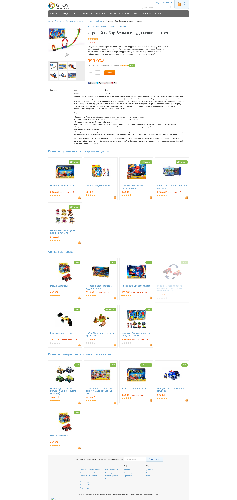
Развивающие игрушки (88, 476)
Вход (157, 3)
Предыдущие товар (98, 26)
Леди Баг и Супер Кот (88, 473)
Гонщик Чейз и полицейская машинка (171, 389)
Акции (107, 466)
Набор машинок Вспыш (62, 185)
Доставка (149, 470)
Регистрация (167, 3)
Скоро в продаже (111, 476)
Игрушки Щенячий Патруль (90, 470)
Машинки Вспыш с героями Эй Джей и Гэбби (136, 334)
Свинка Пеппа (85, 479)
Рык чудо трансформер (62, 333)
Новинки (108, 479)
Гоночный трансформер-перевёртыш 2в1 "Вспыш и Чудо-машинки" (171, 288)
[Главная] (65, 5)
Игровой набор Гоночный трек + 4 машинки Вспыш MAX (99, 391)
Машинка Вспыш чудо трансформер (133, 186)
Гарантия (126, 470)
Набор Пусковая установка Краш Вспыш (100, 334)
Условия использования (132, 479)
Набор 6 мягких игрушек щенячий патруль (62, 231)
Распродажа (110, 473)
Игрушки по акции (111, 470)
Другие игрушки (86, 488)
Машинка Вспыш (59, 286)
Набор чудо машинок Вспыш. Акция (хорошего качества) (63, 391)
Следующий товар (116, 26)
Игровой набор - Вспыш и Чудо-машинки (99, 287)
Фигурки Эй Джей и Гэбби (99, 185)
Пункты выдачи (129, 473)
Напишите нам (151, 473)
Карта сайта (127, 476)
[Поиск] (170, 7)
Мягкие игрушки (86, 482)
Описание (54, 90)
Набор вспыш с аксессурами (136, 286)
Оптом (148, 476)
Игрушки (83, 466)
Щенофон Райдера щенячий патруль (172, 186)
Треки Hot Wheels (86, 485)
